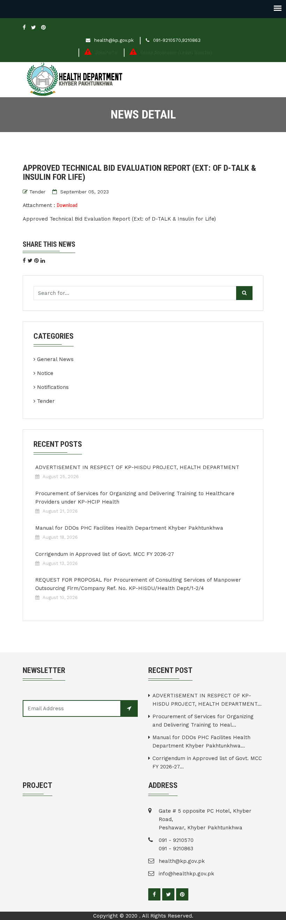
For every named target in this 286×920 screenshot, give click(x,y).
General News (55, 359)
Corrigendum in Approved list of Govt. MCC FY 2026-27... (207, 762)
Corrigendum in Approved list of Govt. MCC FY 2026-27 (104, 554)
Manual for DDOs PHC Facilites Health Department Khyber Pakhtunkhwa (129, 528)
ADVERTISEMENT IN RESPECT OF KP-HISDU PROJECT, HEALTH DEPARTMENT (137, 467)
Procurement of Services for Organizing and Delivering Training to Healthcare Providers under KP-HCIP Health (134, 497)
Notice (45, 373)
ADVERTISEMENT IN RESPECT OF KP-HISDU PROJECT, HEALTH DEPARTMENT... (207, 699)
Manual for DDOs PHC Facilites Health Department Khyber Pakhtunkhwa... (201, 741)
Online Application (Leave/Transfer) (176, 52)
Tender (37, 191)
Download (67, 205)
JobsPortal (106, 52)
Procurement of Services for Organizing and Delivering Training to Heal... (203, 720)
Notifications (53, 387)
